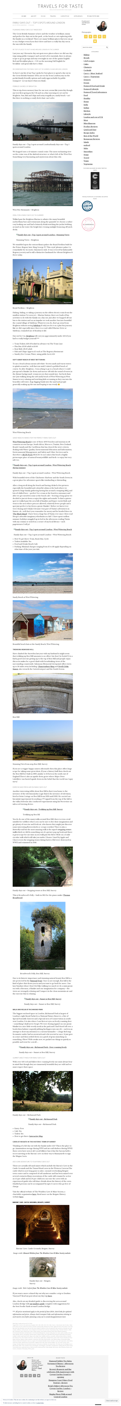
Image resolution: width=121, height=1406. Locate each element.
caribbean (19, 1329)
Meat (86, 120)
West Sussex (55, 1347)
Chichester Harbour (63, 1329)
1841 (39, 1325)
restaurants (35, 1339)
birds (16, 1328)
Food (86, 95)
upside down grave (26, 1347)
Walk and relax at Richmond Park (37, 1347)
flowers (21, 1334)
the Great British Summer (30, 1344)
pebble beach (43, 1337)
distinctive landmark (62, 1331)
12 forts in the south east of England (27, 1325)
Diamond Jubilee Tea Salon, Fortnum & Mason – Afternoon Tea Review (60, 1363)
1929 (45, 1325)
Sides (86, 148)
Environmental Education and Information (22, 1333)
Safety (68, 1339)
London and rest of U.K (23, 1323)
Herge (42, 1334)
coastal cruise (26, 1331)
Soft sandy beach (62, 1341)
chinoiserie (17, 1331)
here (34, 1194)
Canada (14, 1329)
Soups (86, 155)
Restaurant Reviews (92, 139)
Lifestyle (87, 114)
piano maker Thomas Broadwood (61, 1337)
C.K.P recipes (89, 61)
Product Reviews (91, 127)
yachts (32, 1348)
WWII (29, 1348)
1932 (47, 1325)
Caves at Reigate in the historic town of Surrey (39, 1329)
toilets (20, 1345)
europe (47, 1333)
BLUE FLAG (27, 455)
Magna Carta (32, 1336)
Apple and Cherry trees (59, 1326)
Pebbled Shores (50, 1337)
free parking (26, 1334)
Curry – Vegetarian (91, 77)
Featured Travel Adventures (95, 92)
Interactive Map (36, 1136)
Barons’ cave (67, 1326)
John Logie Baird (48, 1334)
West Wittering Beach (22, 442)
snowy (56, 1341)
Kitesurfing (62, 1334)
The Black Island (20, 1344)
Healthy (87, 98)
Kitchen (87, 111)
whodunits (19, 1348)
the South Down (51, 1344)
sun (56, 1342)
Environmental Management (38, 1333)
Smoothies (88, 152)
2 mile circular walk (60, 1325)
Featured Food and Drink (94, 86)
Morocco (48, 1336)
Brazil (35, 1328)
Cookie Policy (40, 1403)
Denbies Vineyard (47, 1331)
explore (62, 1333)
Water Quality (49, 1347)
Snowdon (53, 1341)
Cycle (41, 1331)
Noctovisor (30, 1337)
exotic (58, 1333)
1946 (50, 1325)
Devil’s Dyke (54, 1331)
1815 (37, 1325)
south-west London (17, 1342)
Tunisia (71, 1345)
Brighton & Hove (45, 1328)
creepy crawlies (36, 1331)
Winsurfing (24, 1348)
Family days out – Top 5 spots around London (39, 22)
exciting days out (53, 1333)
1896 (42, 1325)
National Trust (36, 981)
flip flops (17, 1334)
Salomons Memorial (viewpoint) (20, 1341)
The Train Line (59, 1344)
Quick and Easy (90, 130)
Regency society (24, 1339)
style (46, 1342)
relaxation (30, 1339)
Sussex (64, 1342)
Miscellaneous (89, 123)
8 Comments (31, 25)
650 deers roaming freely (37, 1326)
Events (86, 83)
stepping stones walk (39, 1342)
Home (86, 102)
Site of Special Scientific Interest (43, 1341)
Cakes (86, 64)
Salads (86, 142)
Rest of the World (91, 136)
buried (59, 1328)
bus (62, 1328)
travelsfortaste (54, 1345)
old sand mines (37, 1337)
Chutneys (88, 67)
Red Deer (18, 1339)
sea (31, 1341)
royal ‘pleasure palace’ (56, 1339)
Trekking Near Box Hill (63, 1345)
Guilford (39, 1334)
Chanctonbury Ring (46, 667)
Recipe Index (89, 133)
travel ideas (48, 1345)
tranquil (27, 1345)
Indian (86, 108)
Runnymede (64, 1339)
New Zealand (25, 1337)
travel (30, 1345)
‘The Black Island (20, 514)
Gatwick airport (33, 1334)
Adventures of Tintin (48, 1326)
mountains (53, 1336)
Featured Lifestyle (91, 89)
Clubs (21, 1331)
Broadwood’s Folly (53, 1328)
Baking (86, 55)
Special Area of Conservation (28, 1342)
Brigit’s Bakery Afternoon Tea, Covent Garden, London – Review (60, 1388)
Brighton (29, 336)
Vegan (86, 161)
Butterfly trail (66, 1328)
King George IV (56, 1334)
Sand (28, 1341)
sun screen (60, 1342)
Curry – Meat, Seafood (93, 73)
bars (72, 1326)
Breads (86, 58)
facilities (66, 1333)
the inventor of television (42, 1344)
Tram (23, 1345)
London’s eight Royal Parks (23, 1336)
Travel (30, 1323)
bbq (13, 1328)
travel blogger (35, 1345)
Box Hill (31, 1328)
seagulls (34, 1341)
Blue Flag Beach (21, 1328)
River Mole (41, 1339)
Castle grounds (24, 1329)
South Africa (69, 1341)
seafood (87, 145)
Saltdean (36, 326)
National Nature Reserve (61, 1336)
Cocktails (87, 70)
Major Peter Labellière (41, 1336)
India (86, 105)
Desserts (87, 80)
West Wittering (62, 1347)
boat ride (27, 1328)
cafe (71, 1328)
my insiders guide (37, 1304)
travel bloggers (42, 1345)
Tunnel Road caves (17, 1347)
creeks (31, 1331)
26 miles (67, 1325)
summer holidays (51, 1342)
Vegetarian (88, 164)
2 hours (53, 1325)
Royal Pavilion (47, 1339)
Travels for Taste (60, 6)
